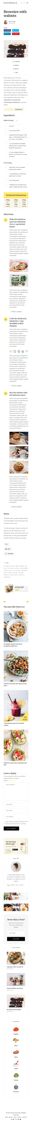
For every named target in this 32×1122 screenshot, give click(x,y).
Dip (26, 566)
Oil (14, 570)
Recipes (10, 572)
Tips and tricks (13, 575)
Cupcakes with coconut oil (15, 967)
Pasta (6, 572)
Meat (10, 570)
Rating (5, 781)
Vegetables (7, 577)
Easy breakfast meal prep (15, 988)
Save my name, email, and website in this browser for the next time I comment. (17, 823)
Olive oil (18, 570)
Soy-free (21, 572)
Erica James (12, 21)
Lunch (6, 570)
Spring (6, 575)
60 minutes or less (9, 566)
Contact (24, 1117)
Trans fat (21, 575)
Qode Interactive (15, 1113)
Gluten (16, 568)
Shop (15, 1117)
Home (6, 1117)
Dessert (21, 566)
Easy (5, 568)
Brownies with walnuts (14, 1009)
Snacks (15, 572)
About (19, 1117)
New (17, 72)
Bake (17, 566)
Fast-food (10, 568)
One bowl (24, 570)
